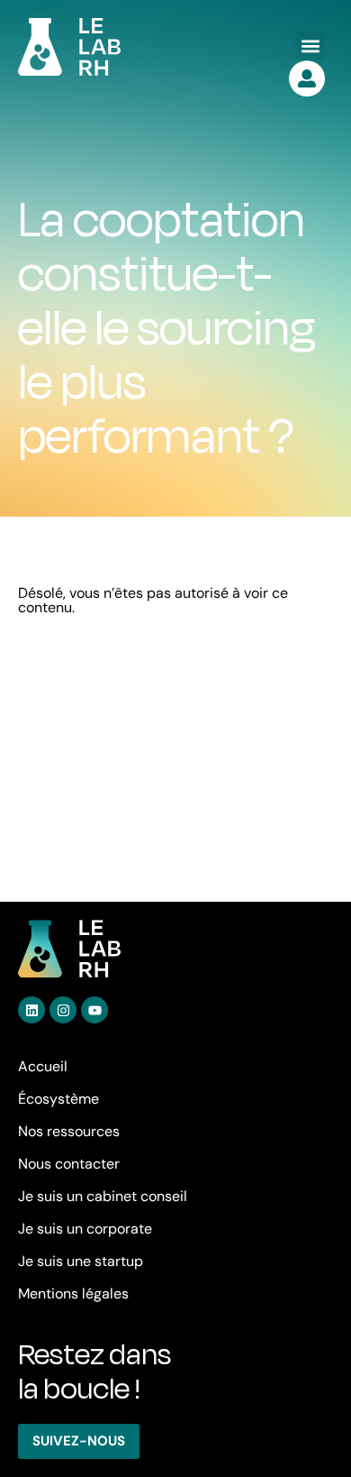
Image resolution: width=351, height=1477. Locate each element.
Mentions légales (73, 1293)
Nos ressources (69, 1131)
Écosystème (58, 1098)
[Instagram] (63, 1009)
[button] (310, 45)
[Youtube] (94, 1009)
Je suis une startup (80, 1261)
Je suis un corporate (85, 1228)
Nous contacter (69, 1163)
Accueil (43, 1066)
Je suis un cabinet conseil (102, 1196)
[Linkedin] (31, 1009)
